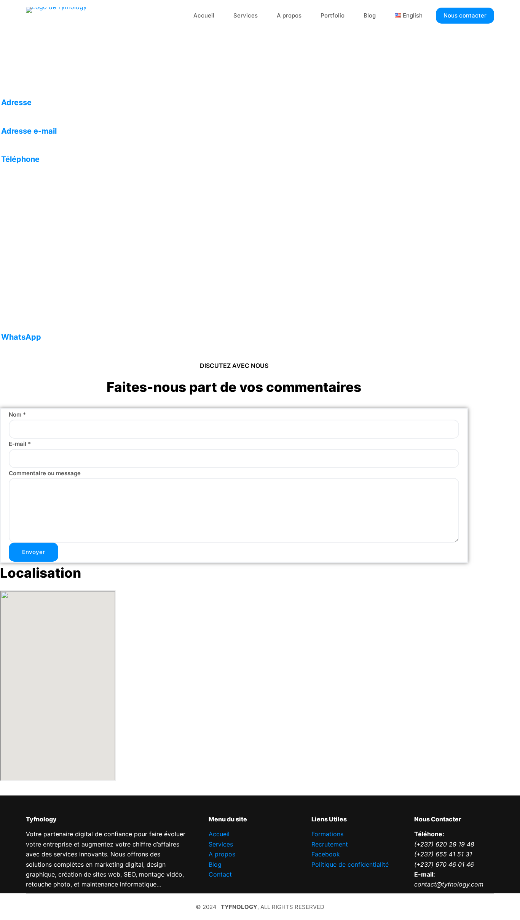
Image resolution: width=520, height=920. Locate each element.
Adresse (16, 102)
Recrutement (329, 844)
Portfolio (333, 15)
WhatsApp (21, 337)
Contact (220, 874)
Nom (17, 414)
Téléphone (20, 159)
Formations (327, 834)
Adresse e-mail (29, 131)
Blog (370, 15)
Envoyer (33, 552)
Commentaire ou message (45, 473)
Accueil (203, 15)
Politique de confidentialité (350, 864)
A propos (289, 15)
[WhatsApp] (59, 318)
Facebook (325, 854)
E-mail (20, 443)
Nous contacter (465, 15)
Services (245, 15)
